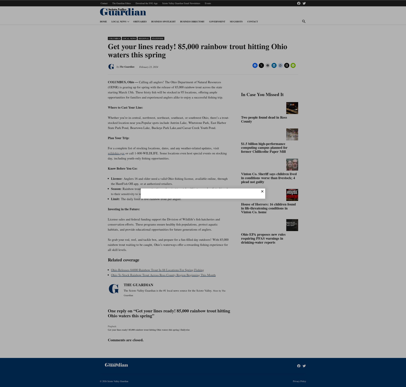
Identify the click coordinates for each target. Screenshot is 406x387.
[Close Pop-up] (262, 191)
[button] (203, 193)
